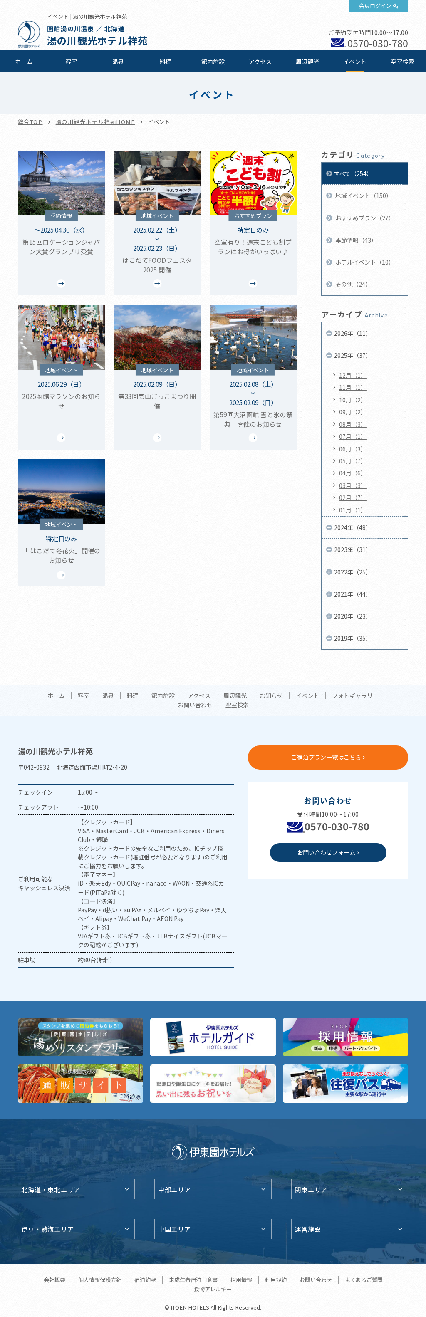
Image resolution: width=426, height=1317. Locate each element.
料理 (165, 61)
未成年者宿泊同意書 (193, 1280)
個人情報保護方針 (99, 1280)
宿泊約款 (145, 1280)
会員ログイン (375, 6)
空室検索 (402, 61)
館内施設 (213, 61)
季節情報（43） (355, 240)
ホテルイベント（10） (364, 262)
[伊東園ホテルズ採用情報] (346, 1037)
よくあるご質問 (364, 1280)
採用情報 (241, 1280)
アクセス (260, 61)
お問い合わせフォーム (326, 852)
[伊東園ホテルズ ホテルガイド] (213, 1037)
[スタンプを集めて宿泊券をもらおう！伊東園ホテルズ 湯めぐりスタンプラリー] (81, 1037)
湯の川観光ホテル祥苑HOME (95, 122)
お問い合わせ (195, 705)
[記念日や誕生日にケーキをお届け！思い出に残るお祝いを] (213, 1083)
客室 (71, 61)
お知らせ (271, 696)
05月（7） (353, 461)
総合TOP (30, 122)
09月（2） (353, 412)
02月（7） (353, 497)
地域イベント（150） (363, 195)
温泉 (118, 61)
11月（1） (353, 387)
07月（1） (353, 436)
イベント (355, 61)
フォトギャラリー (355, 696)
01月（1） (353, 510)
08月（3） (353, 424)
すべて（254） (353, 173)
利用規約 (276, 1280)
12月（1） (353, 375)
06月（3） (353, 449)
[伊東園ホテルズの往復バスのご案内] (346, 1083)
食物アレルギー (213, 1289)
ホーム (23, 61)
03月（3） (353, 485)
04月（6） (353, 473)
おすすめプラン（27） (364, 218)
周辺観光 (307, 61)
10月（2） (353, 400)
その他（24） (352, 284)
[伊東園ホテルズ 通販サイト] (81, 1083)
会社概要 (54, 1280)
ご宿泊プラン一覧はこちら (326, 757)
